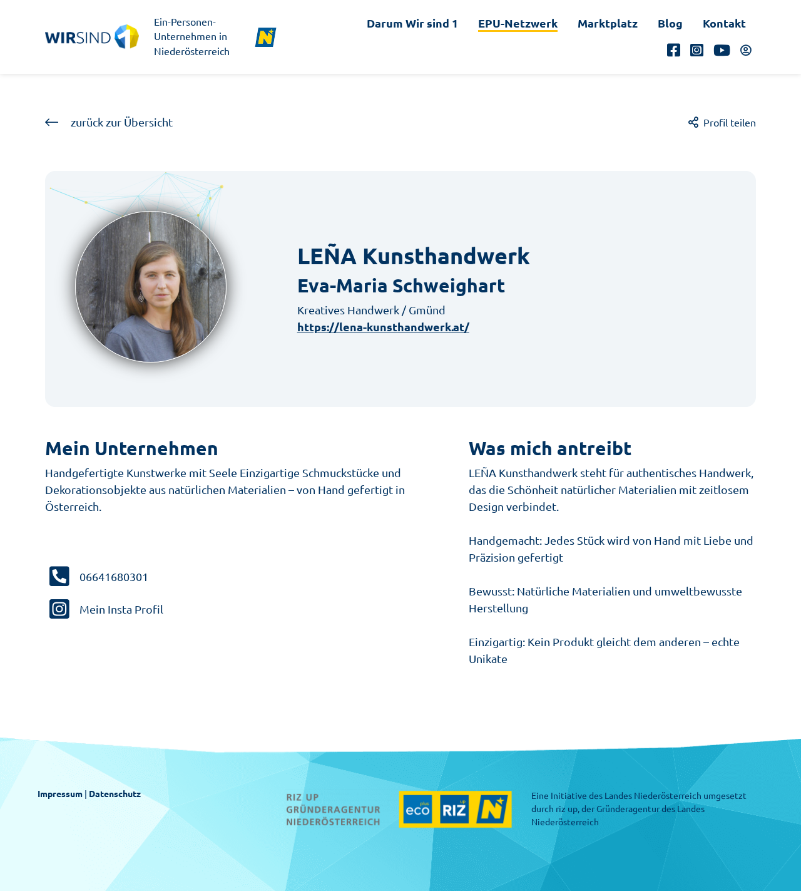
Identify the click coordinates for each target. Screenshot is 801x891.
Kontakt (724, 23)
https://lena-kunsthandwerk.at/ (383, 327)
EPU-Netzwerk (518, 23)
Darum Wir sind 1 (412, 23)
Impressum (60, 794)
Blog (670, 23)
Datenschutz (115, 794)
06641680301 (113, 576)
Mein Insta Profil (121, 609)
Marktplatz (608, 23)
